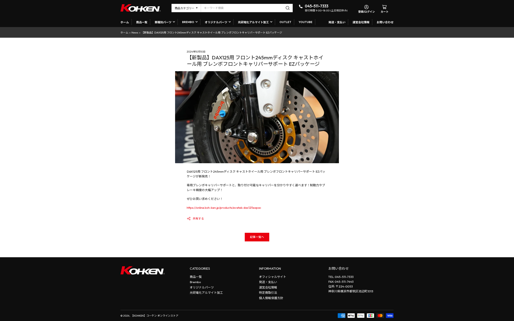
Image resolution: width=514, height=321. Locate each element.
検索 (288, 8)
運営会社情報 (361, 22)
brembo (188, 22)
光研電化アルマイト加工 (253, 22)
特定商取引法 (268, 293)
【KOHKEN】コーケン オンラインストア (154, 315)
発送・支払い (336, 22)
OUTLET (285, 22)
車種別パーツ (163, 22)
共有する (198, 218)
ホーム (124, 22)
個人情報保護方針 (271, 298)
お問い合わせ (385, 22)
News (135, 32)
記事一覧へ (257, 237)
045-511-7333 (316, 6)
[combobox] (247, 8)
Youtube (305, 22)
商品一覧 (141, 22)
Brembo (195, 282)
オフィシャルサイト (272, 277)
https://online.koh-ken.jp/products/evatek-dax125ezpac (224, 208)
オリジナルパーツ (216, 22)
